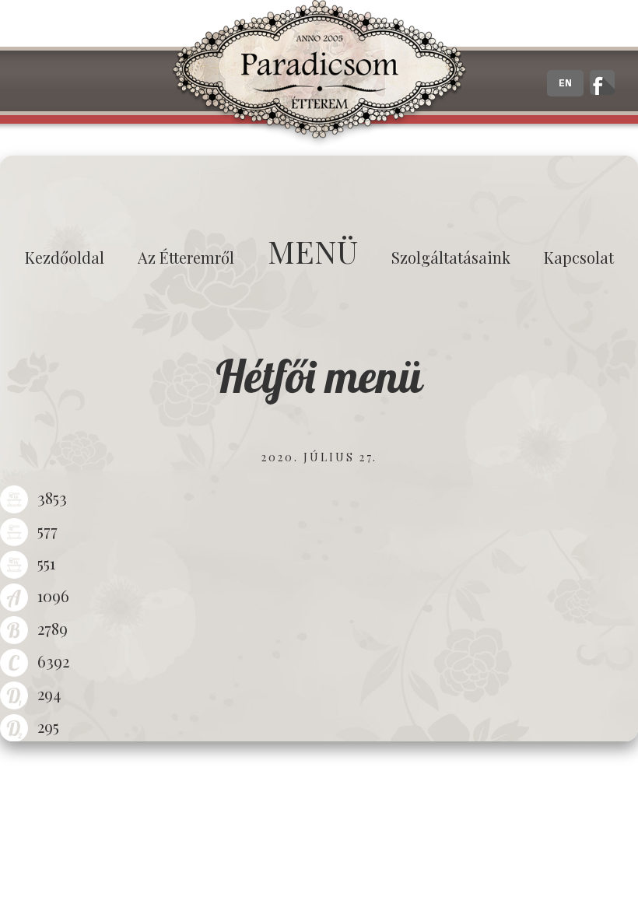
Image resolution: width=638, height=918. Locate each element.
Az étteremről (186, 257)
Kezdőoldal (64, 257)
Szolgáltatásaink (450, 257)
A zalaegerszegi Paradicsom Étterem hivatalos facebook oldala (602, 82)
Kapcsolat (579, 257)
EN (565, 83)
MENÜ (313, 251)
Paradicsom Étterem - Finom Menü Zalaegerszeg (319, 74)
